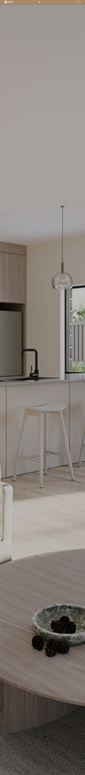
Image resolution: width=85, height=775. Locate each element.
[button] (39, 2)
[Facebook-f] (77, 2)
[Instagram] (80, 2)
